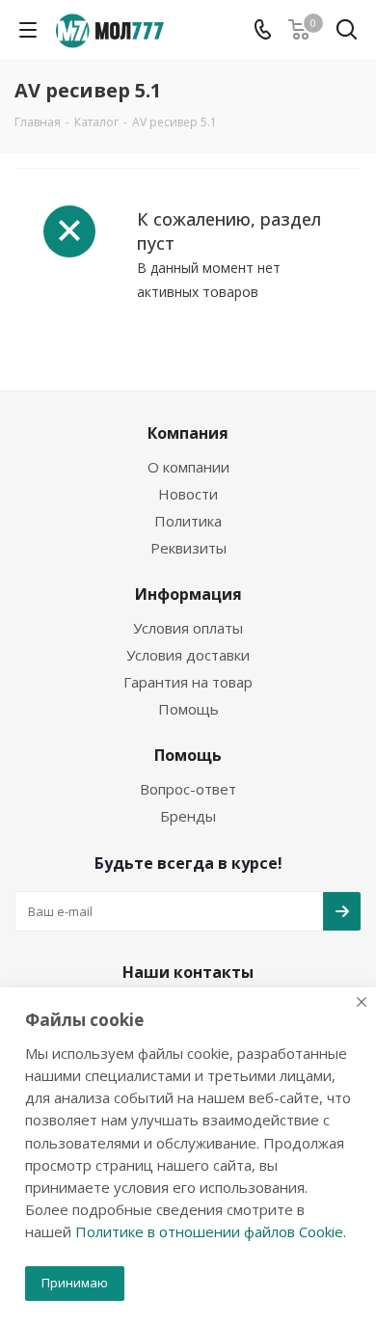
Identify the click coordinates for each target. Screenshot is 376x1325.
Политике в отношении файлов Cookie (209, 1231)
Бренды (188, 815)
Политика (188, 520)
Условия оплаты (188, 627)
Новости (188, 493)
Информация (188, 594)
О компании (188, 466)
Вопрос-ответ (188, 788)
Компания (188, 433)
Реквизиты (188, 547)
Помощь (188, 708)
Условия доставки (188, 654)
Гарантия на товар (188, 681)
